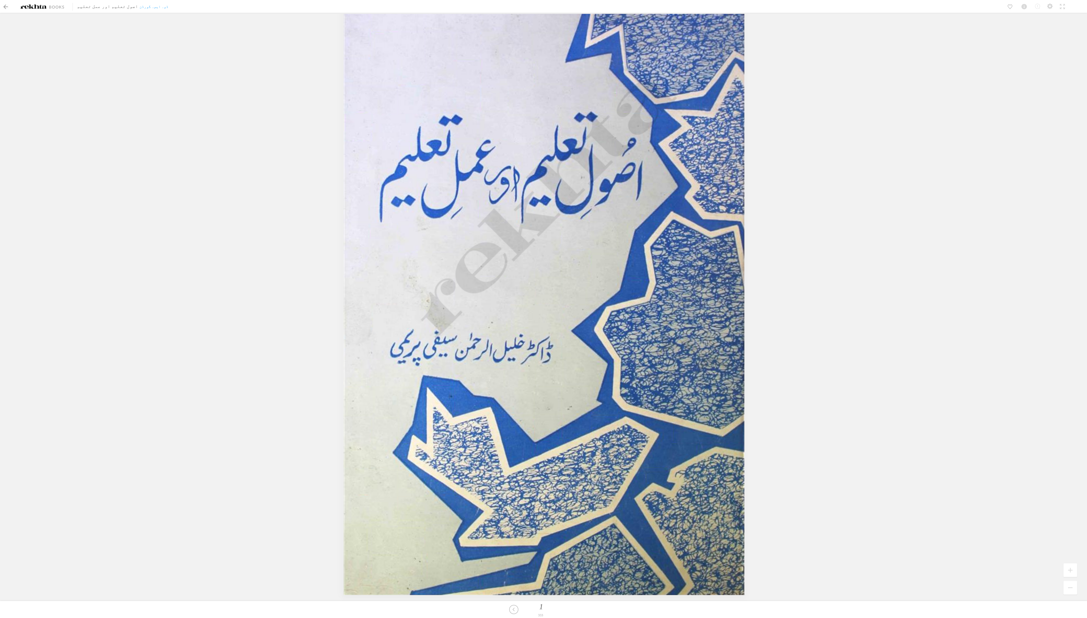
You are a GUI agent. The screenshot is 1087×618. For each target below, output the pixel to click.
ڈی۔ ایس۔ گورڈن (154, 7)
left (514, 609)
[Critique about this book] (1037, 6)
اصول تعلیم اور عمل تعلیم (107, 6)
